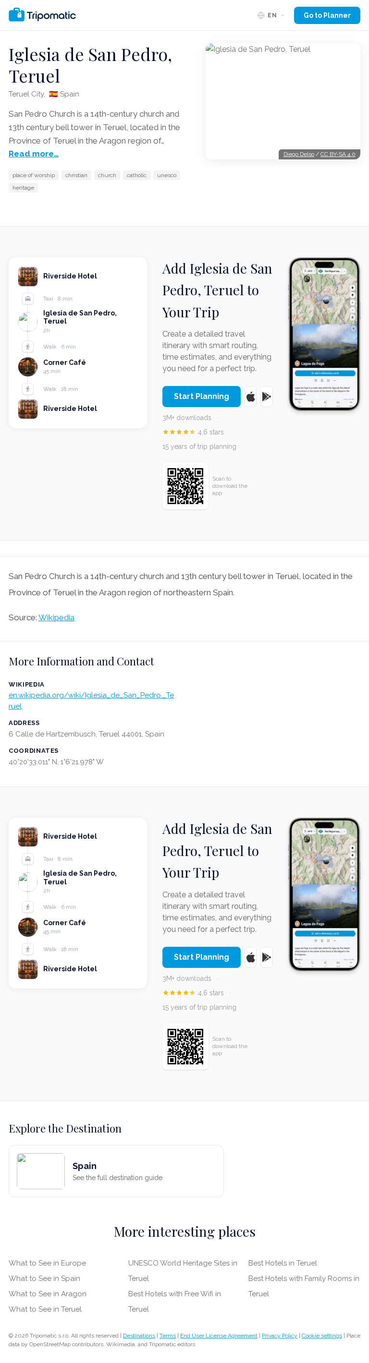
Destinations (139, 1335)
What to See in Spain (44, 1278)
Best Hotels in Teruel (282, 1263)
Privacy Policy (279, 1335)
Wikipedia (56, 617)
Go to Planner (327, 15)
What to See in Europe (47, 1263)
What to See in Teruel (45, 1309)
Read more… (34, 153)
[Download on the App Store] (251, 396)
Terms (168, 1335)
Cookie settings (322, 1335)
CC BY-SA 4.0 (338, 154)
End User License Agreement (219, 1335)
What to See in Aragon (47, 1294)
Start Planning (201, 396)
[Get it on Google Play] (266, 396)
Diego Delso (298, 154)
